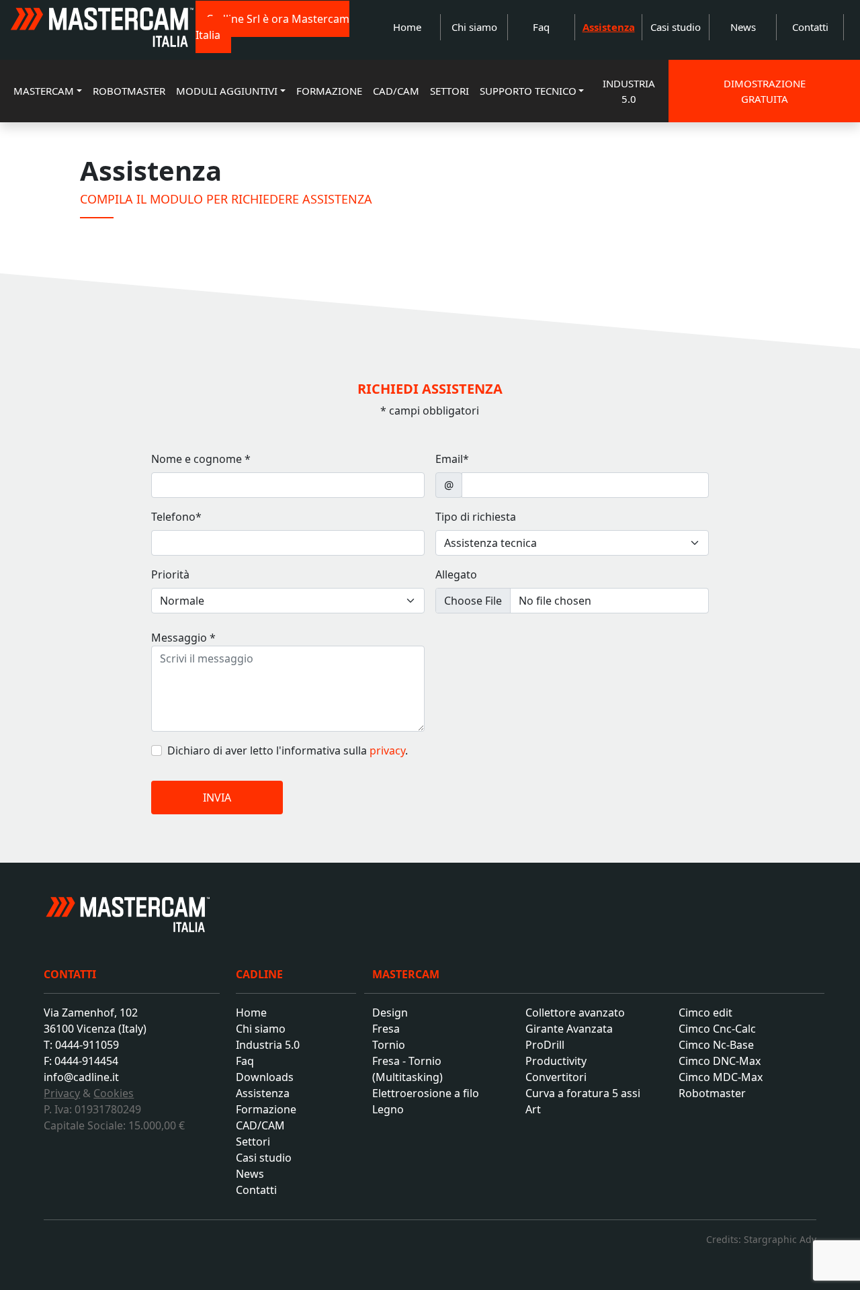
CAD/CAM (396, 90)
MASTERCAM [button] (43, 90)
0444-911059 (87, 1044)
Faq (541, 27)
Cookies (113, 1093)
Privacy (62, 1093)
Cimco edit (705, 1012)
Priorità (170, 574)
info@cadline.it (81, 1077)
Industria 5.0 (268, 1044)
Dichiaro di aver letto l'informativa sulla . (287, 750)
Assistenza (609, 27)
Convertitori (556, 1077)
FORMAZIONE (329, 90)
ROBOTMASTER (129, 90)
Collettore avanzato (575, 1012)
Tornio (388, 1044)
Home (407, 27)
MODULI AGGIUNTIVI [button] (226, 90)
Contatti (810, 27)
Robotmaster (712, 1093)
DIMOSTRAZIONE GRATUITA (764, 91)
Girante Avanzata (569, 1028)
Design (390, 1012)
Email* (452, 459)
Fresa (386, 1028)
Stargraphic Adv (780, 1239)
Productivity (556, 1061)
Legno (388, 1109)
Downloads (265, 1077)
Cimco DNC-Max (720, 1061)
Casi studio (675, 27)
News (743, 27)
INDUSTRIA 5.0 (629, 91)
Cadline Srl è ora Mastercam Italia (272, 26)
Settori (253, 1141)
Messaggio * (183, 637)
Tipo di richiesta (475, 516)
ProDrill (544, 1044)
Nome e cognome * (201, 459)
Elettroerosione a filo (425, 1093)
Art (533, 1109)
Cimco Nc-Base (716, 1044)
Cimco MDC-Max (721, 1077)
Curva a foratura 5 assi (582, 1093)
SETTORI (449, 90)
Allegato (456, 574)
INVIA (217, 797)
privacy (387, 750)
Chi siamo (474, 27)
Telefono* (176, 516)
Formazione (266, 1109)
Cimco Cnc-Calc (717, 1028)
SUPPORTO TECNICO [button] (528, 90)
